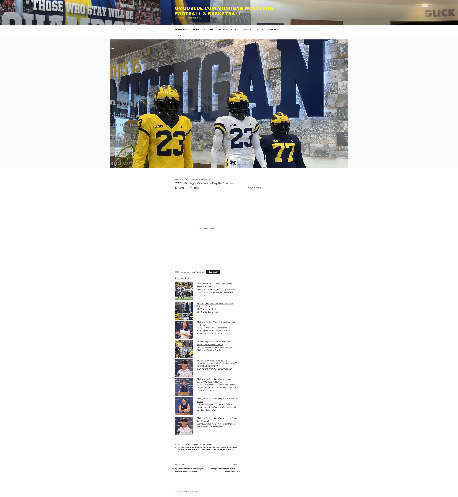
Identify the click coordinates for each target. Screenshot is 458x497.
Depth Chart (184, 444)
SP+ (211, 29)
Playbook (259, 29)
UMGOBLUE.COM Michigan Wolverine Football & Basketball (224, 11)
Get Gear (196, 29)
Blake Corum (184, 447)
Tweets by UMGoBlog (252, 188)
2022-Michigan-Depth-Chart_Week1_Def (189, 272)
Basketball (271, 29)
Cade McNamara (200, 447)
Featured (196, 444)
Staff (177, 35)
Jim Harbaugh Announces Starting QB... (214, 360)
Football (234, 29)
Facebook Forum (181, 29)
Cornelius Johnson (218, 447)
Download (213, 272)
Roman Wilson (220, 449)
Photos (246, 29)
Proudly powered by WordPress (186, 491)
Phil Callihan (203, 180)
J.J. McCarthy (205, 449)
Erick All (192, 449)
